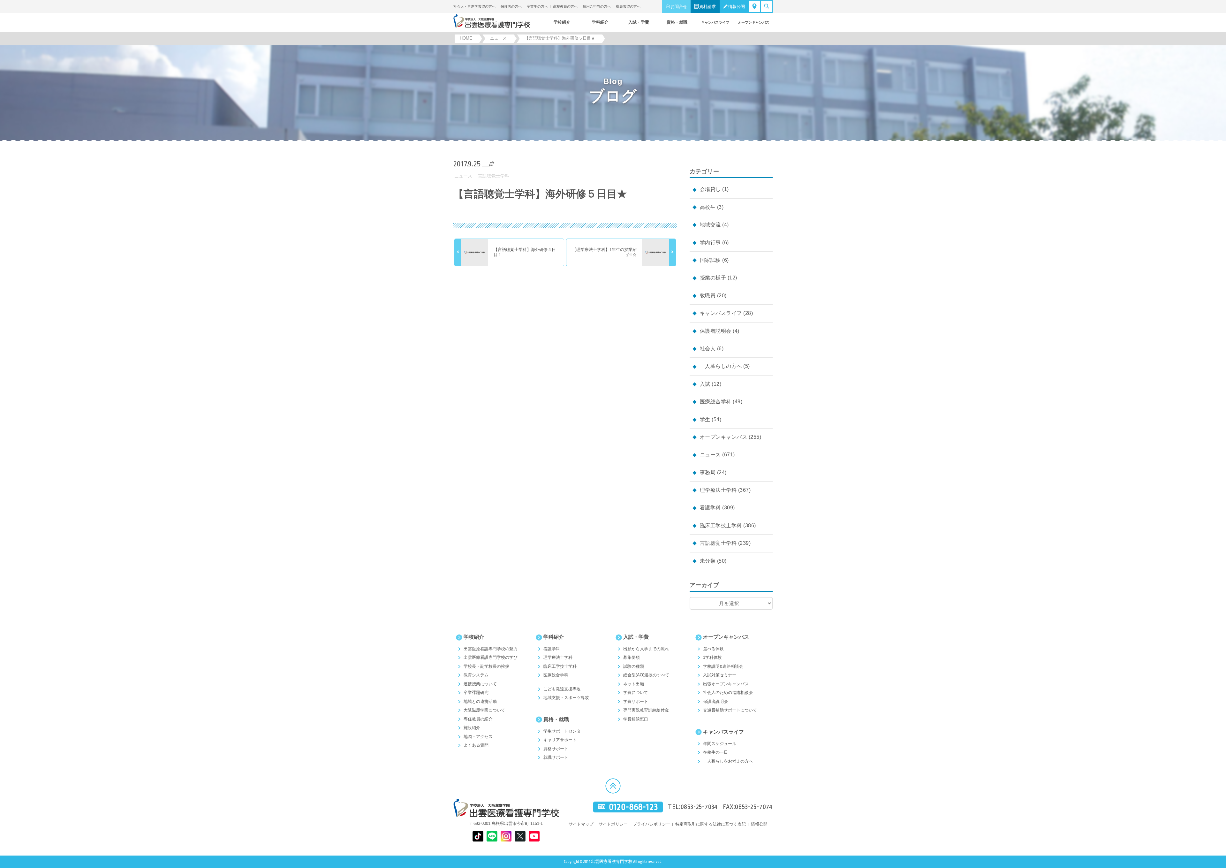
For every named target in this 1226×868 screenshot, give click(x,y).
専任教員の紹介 (478, 719)
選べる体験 (713, 648)
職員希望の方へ (628, 6)
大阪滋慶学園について (484, 710)
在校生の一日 (715, 752)
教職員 (707, 295)
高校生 (707, 207)
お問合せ (678, 6)
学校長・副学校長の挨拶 (486, 666)
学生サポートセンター (564, 731)
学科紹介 (553, 637)
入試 (705, 384)
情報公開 (736, 6)
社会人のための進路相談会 (728, 692)
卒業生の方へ (537, 6)
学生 (705, 419)
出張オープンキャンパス (726, 683)
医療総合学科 (715, 401)
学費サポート (635, 701)
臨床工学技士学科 (721, 525)
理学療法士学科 (718, 490)
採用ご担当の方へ (597, 6)
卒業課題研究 (476, 692)
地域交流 (710, 224)
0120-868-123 (633, 807)
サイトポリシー (613, 824)
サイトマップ (581, 824)
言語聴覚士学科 (493, 176)
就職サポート (555, 757)
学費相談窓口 (635, 719)
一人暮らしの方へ (721, 366)
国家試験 (710, 260)
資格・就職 (556, 719)
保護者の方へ (511, 6)
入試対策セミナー (719, 675)
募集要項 (631, 657)
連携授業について (480, 683)
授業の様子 (713, 277)
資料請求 (707, 6)
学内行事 (710, 242)
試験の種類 (633, 666)
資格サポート (555, 748)
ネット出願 (633, 683)
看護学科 (710, 507)
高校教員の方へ (565, 6)
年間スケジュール (719, 743)
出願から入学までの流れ (646, 648)
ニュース (463, 176)
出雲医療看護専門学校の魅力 (491, 648)
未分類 (707, 561)
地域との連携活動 (480, 701)
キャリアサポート (560, 739)
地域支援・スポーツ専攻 (566, 697)
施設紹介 (472, 727)
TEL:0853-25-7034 (693, 807)
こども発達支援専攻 (562, 689)
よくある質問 (476, 745)
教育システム (476, 675)
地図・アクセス (478, 736)
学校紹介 (474, 637)
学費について (635, 692)
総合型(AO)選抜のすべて (646, 675)
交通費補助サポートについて (730, 710)
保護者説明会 (715, 331)
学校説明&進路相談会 (723, 666)
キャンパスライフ (721, 313)
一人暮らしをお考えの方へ (728, 761)
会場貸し (710, 189)
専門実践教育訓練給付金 (646, 710)
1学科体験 (712, 657)
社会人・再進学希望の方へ (474, 6)
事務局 (707, 472)
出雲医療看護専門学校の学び (491, 657)
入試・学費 (636, 637)
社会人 (707, 348)
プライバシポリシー (651, 824)
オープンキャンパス (723, 437)
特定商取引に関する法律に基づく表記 (710, 824)
